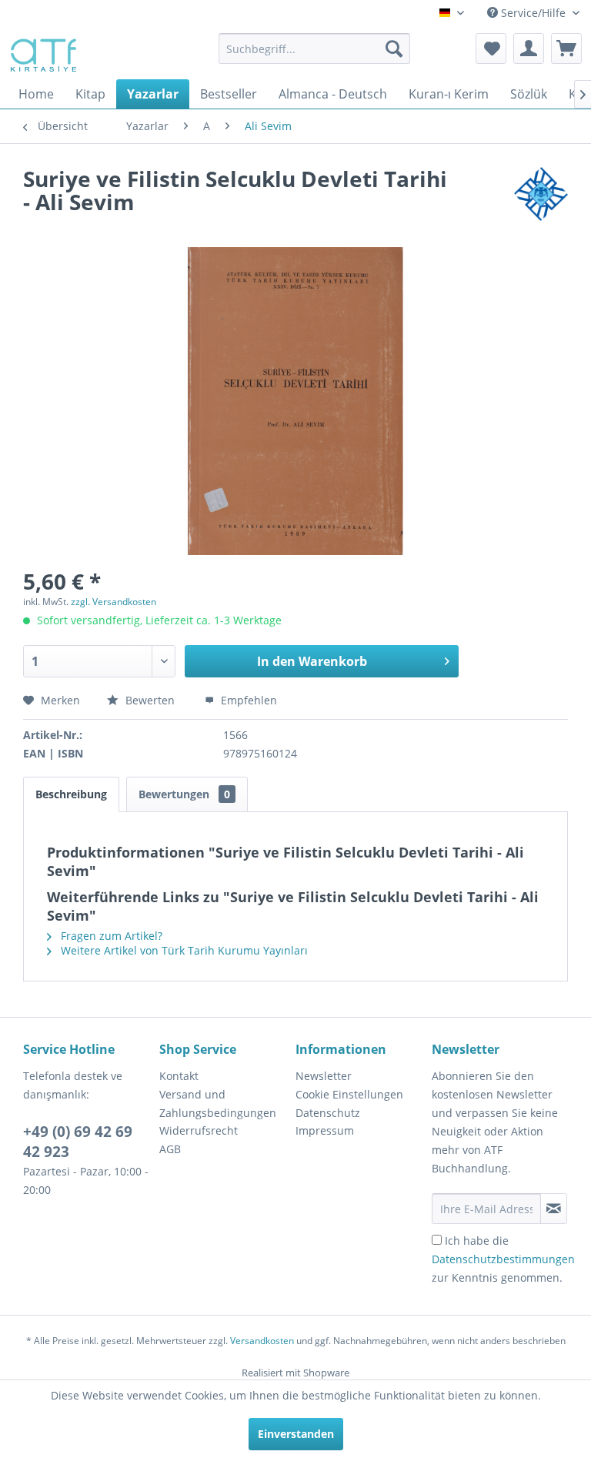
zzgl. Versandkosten (113, 601)
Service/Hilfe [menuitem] (533, 12)
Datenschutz (328, 1112)
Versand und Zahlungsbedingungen (217, 1103)
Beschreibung (71, 794)
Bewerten (150, 700)
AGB (170, 1149)
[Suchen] (394, 48)
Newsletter (324, 1075)
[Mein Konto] (528, 48)
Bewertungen (184, 794)
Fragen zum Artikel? (110, 935)
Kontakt (179, 1075)
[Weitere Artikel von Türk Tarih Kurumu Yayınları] (541, 194)
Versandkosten (262, 1340)
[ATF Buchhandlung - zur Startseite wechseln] (42, 52)
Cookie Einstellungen (349, 1094)
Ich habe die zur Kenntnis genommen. (503, 1259)
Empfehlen (247, 700)
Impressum (325, 1130)
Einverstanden (296, 1433)
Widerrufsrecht (198, 1130)
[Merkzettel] (491, 48)
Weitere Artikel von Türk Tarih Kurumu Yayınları (183, 950)
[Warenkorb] (566, 48)
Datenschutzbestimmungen (503, 1259)
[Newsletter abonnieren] (553, 1208)
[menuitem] (315, 48)
